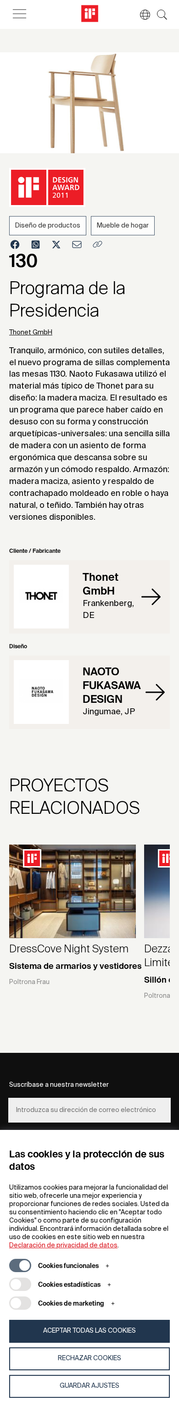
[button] (140, 15)
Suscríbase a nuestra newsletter (59, 1085)
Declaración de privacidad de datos (63, 1245)
